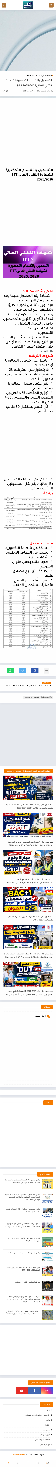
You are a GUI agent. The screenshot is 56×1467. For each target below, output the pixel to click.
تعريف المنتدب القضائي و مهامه (27, 1282)
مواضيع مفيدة (44, 1445)
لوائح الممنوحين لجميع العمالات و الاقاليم (24, 1253)
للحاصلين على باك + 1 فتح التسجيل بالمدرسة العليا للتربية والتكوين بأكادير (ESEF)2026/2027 (29, 806)
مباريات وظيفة (44, 1435)
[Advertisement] (28, 41)
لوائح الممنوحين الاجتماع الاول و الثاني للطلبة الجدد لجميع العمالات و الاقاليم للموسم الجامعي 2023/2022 (22, 1197)
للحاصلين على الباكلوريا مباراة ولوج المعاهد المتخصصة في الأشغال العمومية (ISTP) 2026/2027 (29, 881)
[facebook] (34, 1390)
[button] (34, 670)
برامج (48, 1420)
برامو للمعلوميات (18, 1455)
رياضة (47, 1425)
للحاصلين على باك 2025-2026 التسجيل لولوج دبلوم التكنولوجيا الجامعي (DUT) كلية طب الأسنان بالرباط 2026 (29, 993)
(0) (4, 91)
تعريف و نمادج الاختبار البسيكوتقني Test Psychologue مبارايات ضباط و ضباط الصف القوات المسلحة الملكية (23, 1299)
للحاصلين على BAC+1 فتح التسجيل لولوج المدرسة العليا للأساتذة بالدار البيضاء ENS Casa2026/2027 (30, 844)
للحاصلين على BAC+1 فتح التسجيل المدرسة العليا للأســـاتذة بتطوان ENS (30, 918)
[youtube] (22, 1390)
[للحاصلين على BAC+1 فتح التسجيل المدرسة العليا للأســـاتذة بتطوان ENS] (28, 899)
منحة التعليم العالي (42, 1440)
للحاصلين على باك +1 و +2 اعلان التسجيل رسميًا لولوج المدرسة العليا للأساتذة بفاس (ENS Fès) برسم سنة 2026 (28, 956)
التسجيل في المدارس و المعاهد (39, 76)
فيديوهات (46, 1430)
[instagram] (47, 1390)
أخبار (48, 1411)
